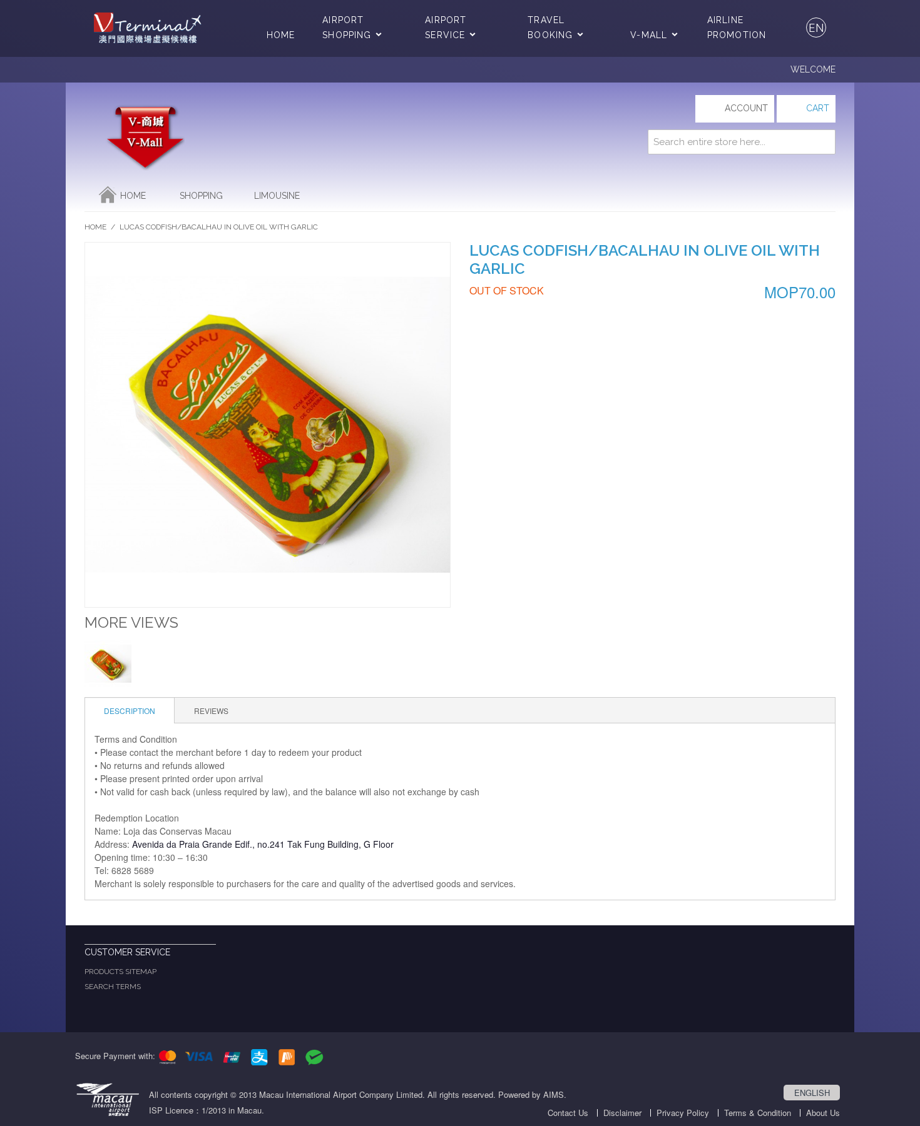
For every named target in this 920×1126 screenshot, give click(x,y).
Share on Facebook (482, 346)
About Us (823, 1112)
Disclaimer (622, 1112)
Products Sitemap (120, 971)
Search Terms (112, 986)
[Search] (823, 141)
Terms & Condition (757, 1112)
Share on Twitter (507, 346)
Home (281, 35)
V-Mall (648, 35)
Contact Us (568, 1112)
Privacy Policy (683, 1112)
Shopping (201, 196)
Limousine (277, 196)
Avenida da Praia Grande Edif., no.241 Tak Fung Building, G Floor (262, 844)
